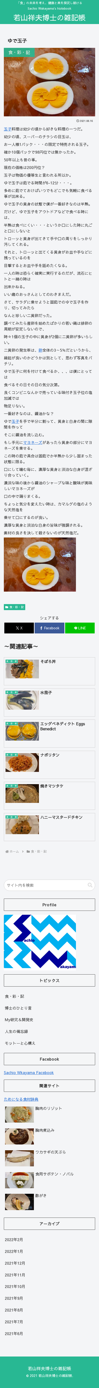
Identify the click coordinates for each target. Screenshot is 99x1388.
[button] (90, 885)
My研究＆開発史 (19, 1019)
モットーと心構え (20, 1043)
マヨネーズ (32, 442)
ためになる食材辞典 (21, 1099)
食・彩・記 (16, 607)
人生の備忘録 (16, 1031)
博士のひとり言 (18, 1008)
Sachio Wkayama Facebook (29, 1072)
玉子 (8, 128)
